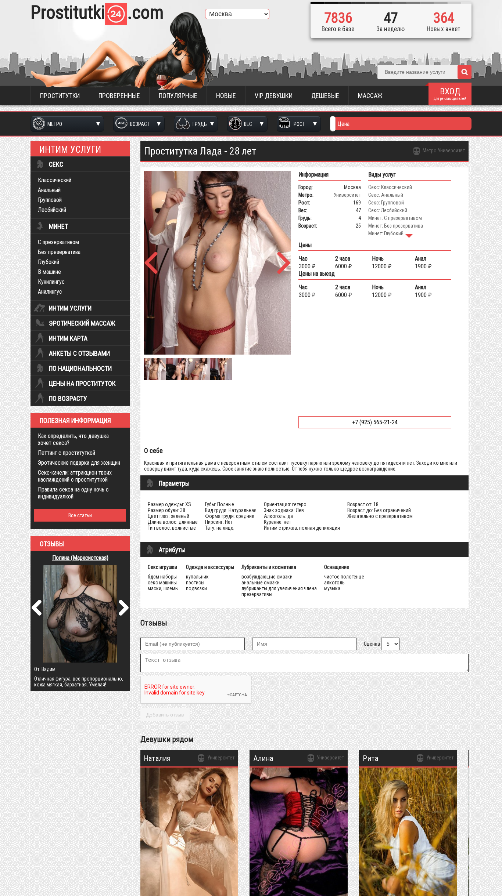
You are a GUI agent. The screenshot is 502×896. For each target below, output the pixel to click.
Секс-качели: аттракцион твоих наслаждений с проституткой (75, 476)
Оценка (372, 644)
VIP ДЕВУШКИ (274, 95)
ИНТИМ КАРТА (68, 338)
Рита (370, 758)
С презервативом (58, 242)
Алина (263, 758)
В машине (49, 271)
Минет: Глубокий (386, 233)
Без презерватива (59, 252)
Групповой (50, 199)
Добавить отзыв (165, 715)
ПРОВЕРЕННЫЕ (119, 95)
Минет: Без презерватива (395, 226)
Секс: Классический (390, 187)
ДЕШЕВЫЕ (325, 95)
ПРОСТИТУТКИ (60, 95)
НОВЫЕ (226, 95)
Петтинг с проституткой (66, 452)
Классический (54, 180)
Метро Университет (443, 150)
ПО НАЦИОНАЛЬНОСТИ (80, 368)
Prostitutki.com (97, 12)
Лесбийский (52, 209)
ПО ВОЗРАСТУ (68, 398)
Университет (347, 195)
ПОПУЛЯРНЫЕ (178, 95)
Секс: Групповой (386, 203)
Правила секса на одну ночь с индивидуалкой (73, 493)
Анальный (49, 189)
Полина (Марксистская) (80, 557)
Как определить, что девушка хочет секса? (73, 439)
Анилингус (50, 291)
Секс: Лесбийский (387, 210)
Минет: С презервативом (395, 218)
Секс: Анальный (385, 195)
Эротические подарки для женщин (79, 462)
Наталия (157, 758)
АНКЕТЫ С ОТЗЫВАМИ (79, 353)
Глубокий (48, 261)
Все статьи (80, 515)
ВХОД (450, 93)
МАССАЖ (370, 95)
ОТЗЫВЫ (52, 544)
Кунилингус (51, 281)
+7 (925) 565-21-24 (375, 422)
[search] (464, 72)
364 (443, 18)
